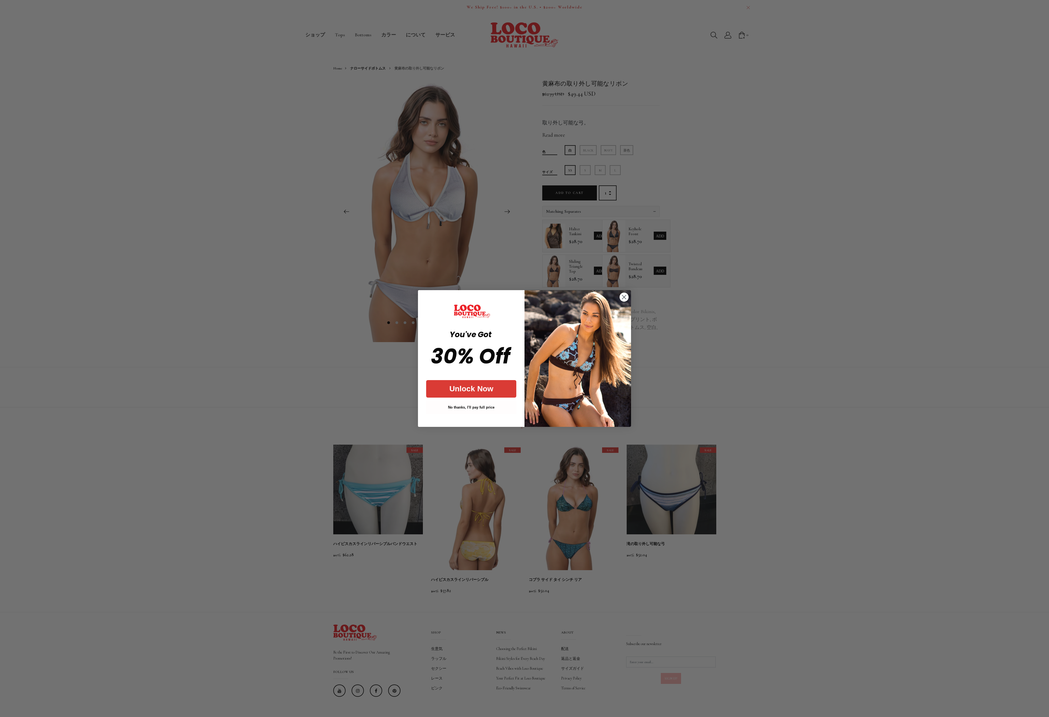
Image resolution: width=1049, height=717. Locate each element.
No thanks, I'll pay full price (471, 407)
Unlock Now (471, 388)
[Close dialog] (624, 297)
